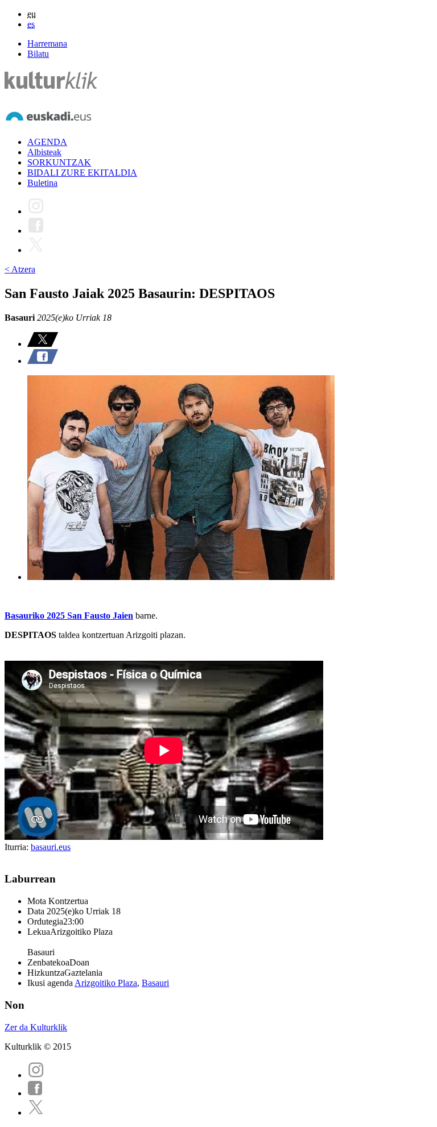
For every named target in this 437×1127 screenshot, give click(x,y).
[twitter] (35, 1112)
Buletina (42, 183)
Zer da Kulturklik (36, 1027)
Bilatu (38, 54)
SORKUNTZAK (59, 162)
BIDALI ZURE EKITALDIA (82, 172)
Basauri (155, 983)
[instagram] (35, 1075)
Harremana (47, 43)
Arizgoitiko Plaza (106, 983)
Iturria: (18, 847)
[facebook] (35, 1093)
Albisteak (44, 152)
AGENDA (47, 142)
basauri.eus (51, 847)
